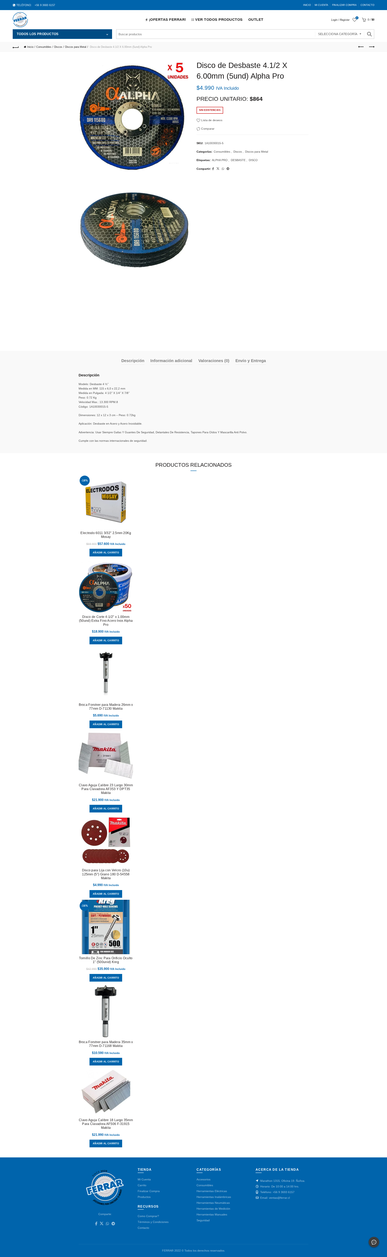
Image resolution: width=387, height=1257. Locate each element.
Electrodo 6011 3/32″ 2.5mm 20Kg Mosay (105, 534)
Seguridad (203, 1220)
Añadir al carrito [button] (106, 552)
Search (369, 34)
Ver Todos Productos (219, 20)
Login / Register (340, 19)
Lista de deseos (357, 18)
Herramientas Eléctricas (212, 1191)
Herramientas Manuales (212, 1214)
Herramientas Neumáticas (213, 1202)
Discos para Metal (75, 46)
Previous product (361, 47)
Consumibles (43, 46)
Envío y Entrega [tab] (250, 360)
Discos (58, 46)
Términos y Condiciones (153, 1222)
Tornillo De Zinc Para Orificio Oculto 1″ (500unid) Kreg (105, 960)
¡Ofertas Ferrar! (167, 20)
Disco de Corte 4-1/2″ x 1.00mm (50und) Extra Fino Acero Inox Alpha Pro (106, 620)
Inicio (307, 5)
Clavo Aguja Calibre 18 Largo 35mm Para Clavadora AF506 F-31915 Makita (106, 1123)
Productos (144, 1197)
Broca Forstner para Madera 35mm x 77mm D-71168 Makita (106, 1044)
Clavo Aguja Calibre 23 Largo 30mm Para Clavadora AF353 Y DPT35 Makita (106, 789)
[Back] (16, 47)
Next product (371, 47)
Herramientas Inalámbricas (214, 1197)
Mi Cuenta (321, 5)
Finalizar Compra (344, 5)
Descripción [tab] (132, 360)
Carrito (142, 1185)
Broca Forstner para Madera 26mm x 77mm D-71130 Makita (106, 706)
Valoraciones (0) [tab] (213, 360)
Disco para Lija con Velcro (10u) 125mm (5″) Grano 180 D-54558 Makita (106, 874)
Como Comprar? (148, 1216)
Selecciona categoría (338, 34)
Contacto (367, 5)
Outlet (255, 20)
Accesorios (203, 1179)
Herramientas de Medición (213, 1208)
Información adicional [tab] (171, 360)
